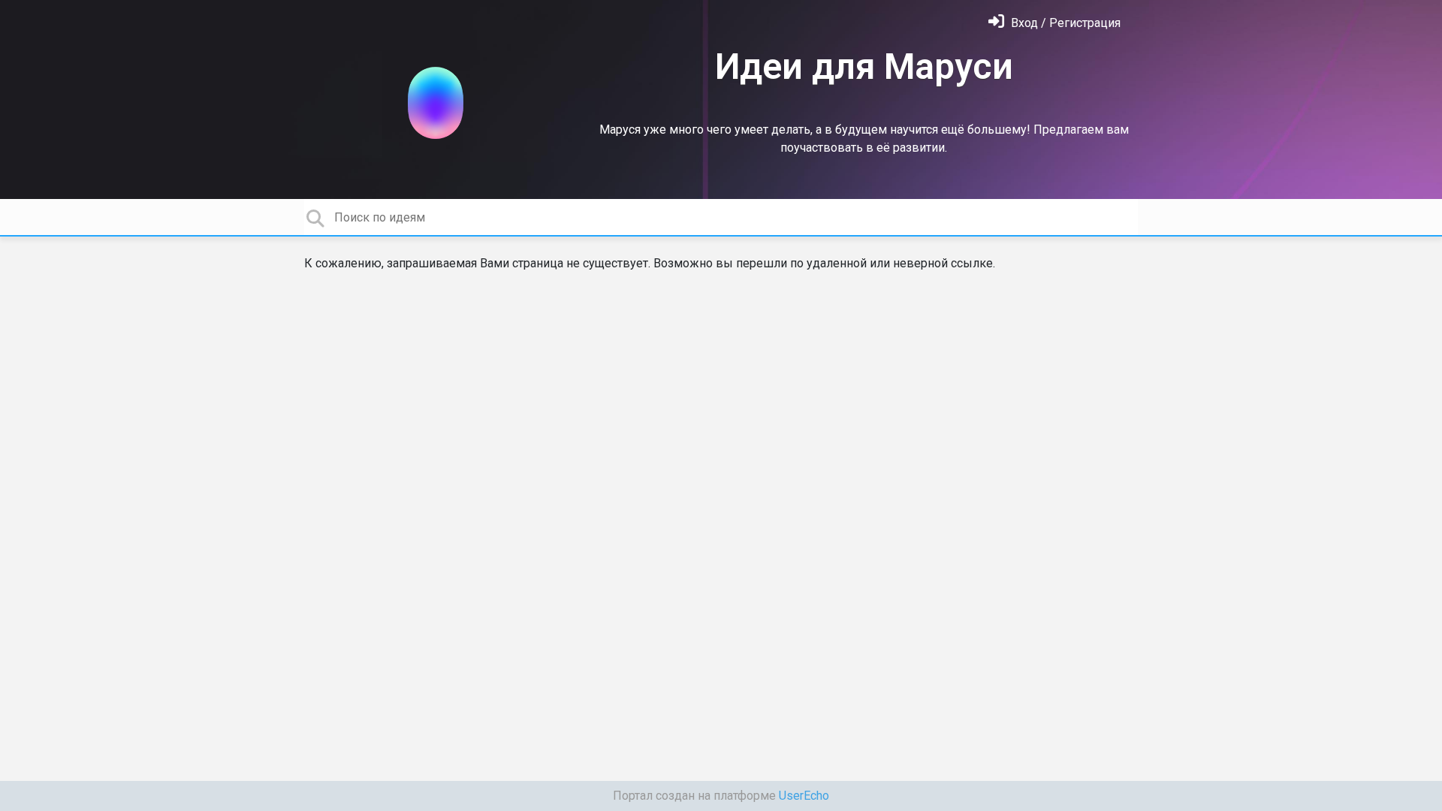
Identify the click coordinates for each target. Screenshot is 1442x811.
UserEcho (804, 795)
